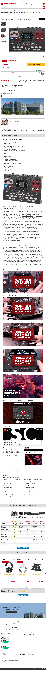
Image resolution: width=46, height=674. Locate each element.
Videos (13, 633)
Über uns (3, 620)
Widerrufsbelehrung (40, 672)
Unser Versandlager (28, 626)
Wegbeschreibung (28, 632)
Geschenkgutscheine (28, 630)
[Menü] (9, 637)
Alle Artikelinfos (27, 19)
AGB (44, 672)
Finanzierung (3, 631)
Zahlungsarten (27, 622)
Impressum (30, 672)
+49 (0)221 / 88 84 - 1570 (15, 123)
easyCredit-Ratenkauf (5, 633)
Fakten (2, 622)
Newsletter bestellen (11, 612)
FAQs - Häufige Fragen (5, 624)
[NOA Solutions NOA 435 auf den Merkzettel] (42, 559)
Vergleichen (9, 587)
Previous (0, 573)
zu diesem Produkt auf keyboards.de (11, 452)
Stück (23, 64)
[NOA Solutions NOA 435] (37, 567)
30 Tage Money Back (5, 629)
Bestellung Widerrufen (29, 634)
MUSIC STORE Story (16, 623)
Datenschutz (34, 672)
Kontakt (2, 669)
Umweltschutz (27, 628)
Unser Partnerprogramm (16, 620)
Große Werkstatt (16, 627)
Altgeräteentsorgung (7, 96)
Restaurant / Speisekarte (15, 630)
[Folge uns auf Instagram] (42, 668)
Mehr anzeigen (22, 547)
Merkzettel (13, 90)
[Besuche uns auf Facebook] (41, 668)
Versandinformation (28, 620)
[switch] (8, 638)
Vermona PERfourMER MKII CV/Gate (20, 518)
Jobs (13, 625)
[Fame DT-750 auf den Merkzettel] (14, 559)
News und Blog (9, 669)
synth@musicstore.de (6, 1)
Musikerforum (22, 672)
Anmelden (38, 1)
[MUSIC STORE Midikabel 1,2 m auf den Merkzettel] (28, 559)
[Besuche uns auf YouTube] (44, 668)
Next (45, 573)
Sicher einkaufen (27, 624)
